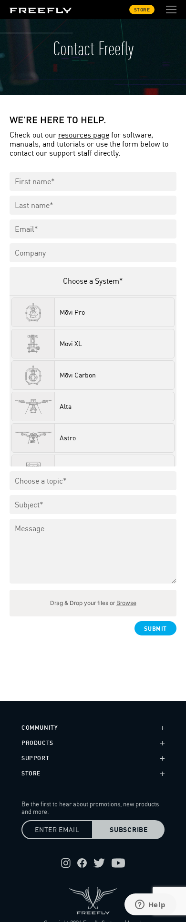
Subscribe (128, 829)
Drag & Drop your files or (93, 602)
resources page (83, 134)
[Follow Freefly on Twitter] (99, 863)
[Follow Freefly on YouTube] (118, 863)
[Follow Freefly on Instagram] (66, 863)
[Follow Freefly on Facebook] (82, 863)
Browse (126, 602)
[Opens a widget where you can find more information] (150, 905)
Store (142, 9)
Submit (155, 628)
